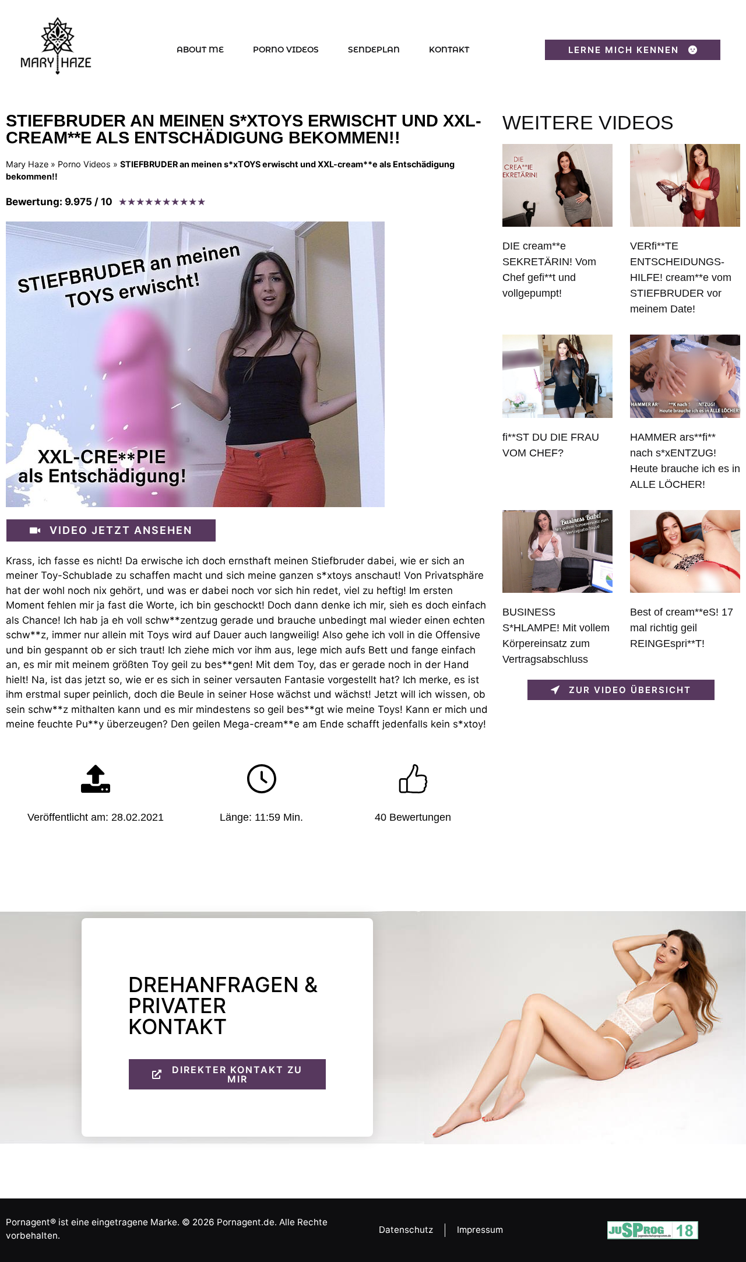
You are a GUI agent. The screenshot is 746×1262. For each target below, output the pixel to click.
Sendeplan (374, 49)
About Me (200, 49)
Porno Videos (286, 49)
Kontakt (449, 49)
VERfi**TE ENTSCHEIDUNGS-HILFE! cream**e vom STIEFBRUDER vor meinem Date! (680, 277)
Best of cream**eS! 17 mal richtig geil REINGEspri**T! (681, 627)
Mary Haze (27, 164)
